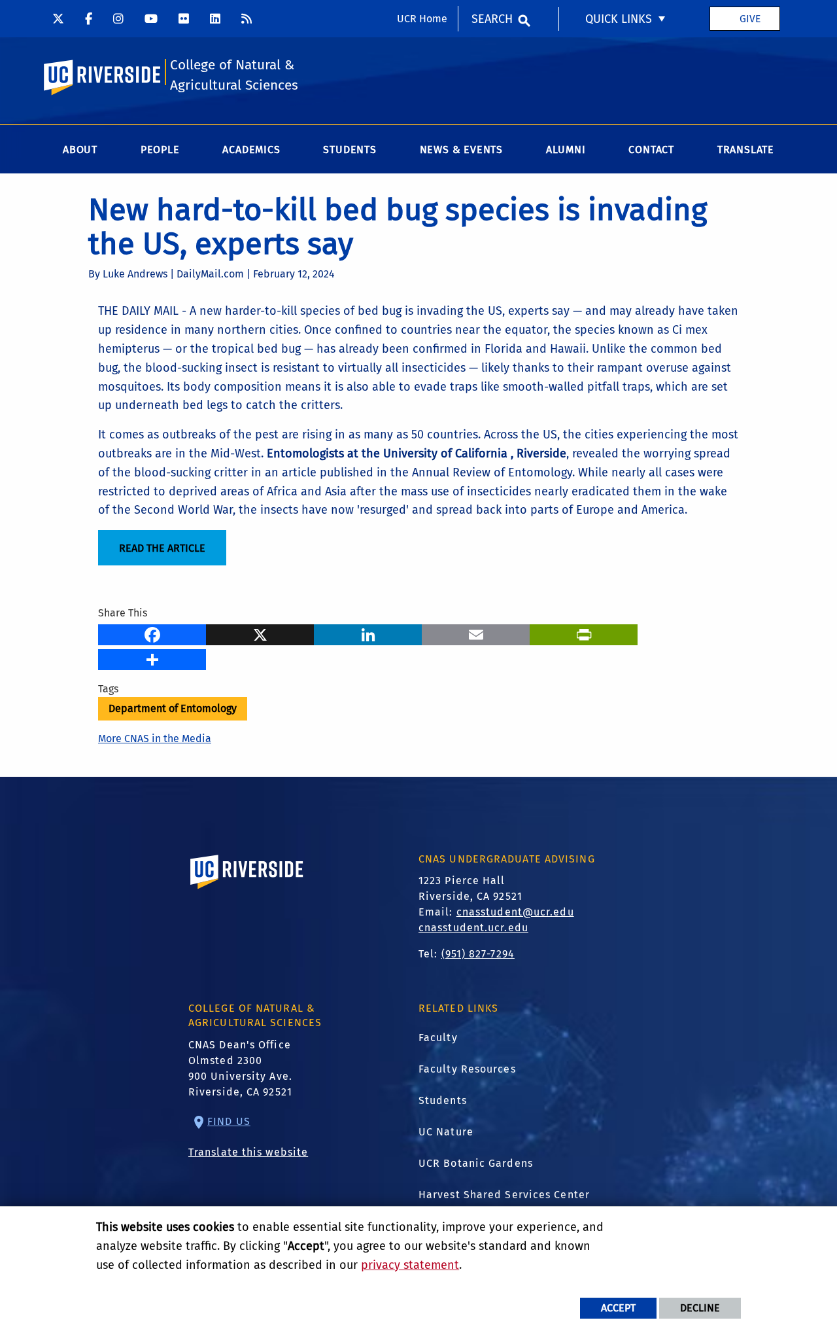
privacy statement (410, 1265)
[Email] (476, 633)
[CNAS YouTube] (151, 18)
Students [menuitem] (349, 149)
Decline (700, 1308)
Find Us (228, 1121)
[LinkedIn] (368, 633)
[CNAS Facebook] (89, 18)
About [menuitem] (80, 149)
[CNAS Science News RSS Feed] (246, 18)
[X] (260, 633)
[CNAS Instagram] (118, 18)
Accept (618, 1308)
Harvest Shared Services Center (504, 1194)
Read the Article (162, 548)
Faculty (438, 1037)
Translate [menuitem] (745, 149)
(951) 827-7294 (478, 954)
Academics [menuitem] (251, 149)
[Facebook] (152, 633)
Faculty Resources (467, 1069)
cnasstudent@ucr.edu (515, 912)
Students (442, 1100)
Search (492, 19)
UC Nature (445, 1132)
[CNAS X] (58, 18)
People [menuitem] (160, 149)
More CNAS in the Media (154, 738)
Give (750, 18)
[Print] (584, 633)
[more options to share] (152, 658)
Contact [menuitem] (651, 149)
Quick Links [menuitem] (618, 19)
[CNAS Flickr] (183, 18)
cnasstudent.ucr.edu (473, 927)
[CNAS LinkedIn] (215, 18)
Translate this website (248, 1152)
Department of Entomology (173, 708)
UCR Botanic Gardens (475, 1163)
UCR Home (422, 18)
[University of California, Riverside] (247, 890)
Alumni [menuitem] (566, 149)
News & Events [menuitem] (461, 149)
